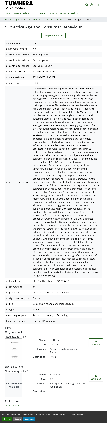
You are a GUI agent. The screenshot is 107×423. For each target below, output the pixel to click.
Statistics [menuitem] (52, 13)
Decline (18, 419)
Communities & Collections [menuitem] (19, 13)
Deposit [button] (63, 13)
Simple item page (53, 35)
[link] (96, 342)
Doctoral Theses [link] (54, 19)
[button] (19, 5)
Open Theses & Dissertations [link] (28, 19)
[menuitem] (40, 13)
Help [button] (73, 13)
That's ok (7, 419)
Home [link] (8, 19)
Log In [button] (97, 5)
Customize (29, 419)
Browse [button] (39, 13)
